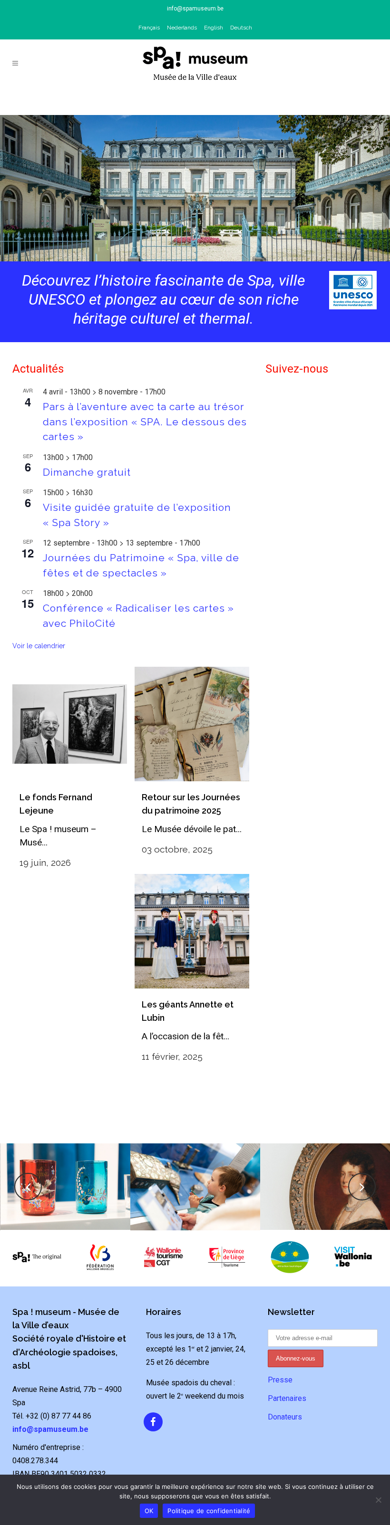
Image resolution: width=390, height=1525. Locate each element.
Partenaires (287, 1398)
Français (149, 27)
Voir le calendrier (38, 646)
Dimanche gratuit (87, 472)
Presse (280, 1379)
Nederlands (182, 27)
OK (149, 1511)
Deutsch (241, 27)
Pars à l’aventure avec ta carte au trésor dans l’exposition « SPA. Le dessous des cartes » (145, 421)
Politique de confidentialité (208, 1511)
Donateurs (285, 1416)
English (213, 27)
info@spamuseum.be (195, 8)
